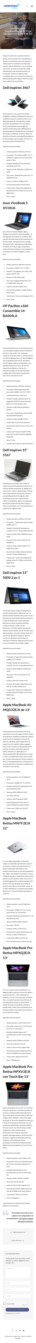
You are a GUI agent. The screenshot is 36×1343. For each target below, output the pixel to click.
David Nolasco (9, 38)
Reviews (21, 23)
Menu (31, 6)
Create (14, 23)
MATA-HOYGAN (16, 1313)
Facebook (12, 1330)
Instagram (16, 1330)
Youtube (23, 1330)
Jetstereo (7, 1336)
